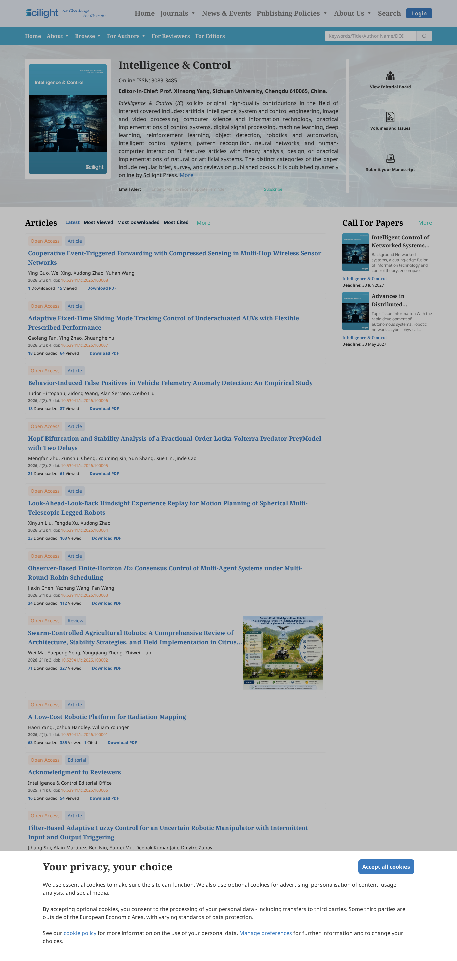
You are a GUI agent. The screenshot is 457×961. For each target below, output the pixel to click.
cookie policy (80, 933)
